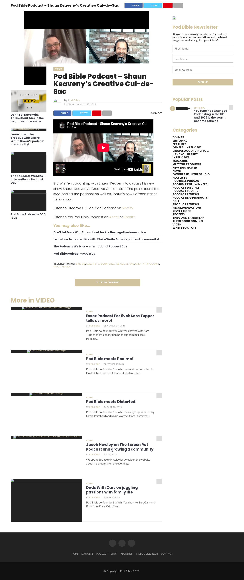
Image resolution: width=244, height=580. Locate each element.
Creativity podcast (147, 263)
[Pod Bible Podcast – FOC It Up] (28, 192)
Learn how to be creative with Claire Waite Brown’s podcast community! (27, 139)
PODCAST (102, 553)
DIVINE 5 (178, 137)
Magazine (87, 553)
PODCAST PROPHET (186, 191)
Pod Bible (74, 100)
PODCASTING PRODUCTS (190, 198)
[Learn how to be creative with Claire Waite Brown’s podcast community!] (28, 128)
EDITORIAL (180, 141)
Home (75, 553)
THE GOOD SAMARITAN (189, 218)
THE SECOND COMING (188, 221)
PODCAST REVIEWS (186, 194)
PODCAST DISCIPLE (186, 188)
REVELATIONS (182, 211)
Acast (114, 217)
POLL (176, 201)
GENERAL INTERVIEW (187, 147)
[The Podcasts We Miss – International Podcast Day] (28, 154)
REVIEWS (179, 214)
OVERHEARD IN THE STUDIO (191, 174)
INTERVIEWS (181, 157)
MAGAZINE (180, 161)
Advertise (126, 553)
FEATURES (179, 144)
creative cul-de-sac (121, 263)
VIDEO (177, 224)
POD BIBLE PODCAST (187, 181)
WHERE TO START (184, 228)
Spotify (127, 208)
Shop (114, 553)
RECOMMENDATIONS (187, 208)
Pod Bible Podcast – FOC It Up (28, 216)
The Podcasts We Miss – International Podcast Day (28, 180)
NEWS (177, 171)
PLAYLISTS (180, 178)
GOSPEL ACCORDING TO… (191, 151)
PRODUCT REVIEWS (186, 204)
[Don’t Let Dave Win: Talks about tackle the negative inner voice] (28, 110)
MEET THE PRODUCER (187, 164)
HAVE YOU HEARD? (185, 154)
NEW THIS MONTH (185, 167)
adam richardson (97, 263)
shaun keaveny (62, 266)
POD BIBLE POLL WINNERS (190, 184)
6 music (80, 263)
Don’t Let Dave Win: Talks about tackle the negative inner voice (27, 118)
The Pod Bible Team (147, 553)
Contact (167, 553)
